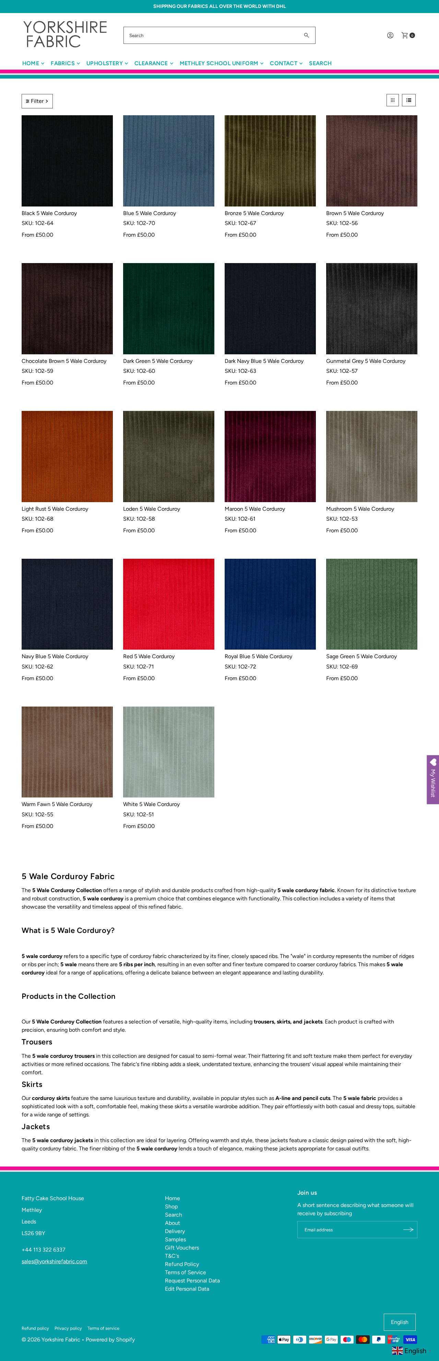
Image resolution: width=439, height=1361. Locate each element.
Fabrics (63, 63)
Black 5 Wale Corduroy (49, 213)
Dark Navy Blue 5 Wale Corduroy (264, 361)
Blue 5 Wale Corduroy (149, 213)
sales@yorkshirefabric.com (54, 1261)
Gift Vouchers (182, 1247)
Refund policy (35, 1328)
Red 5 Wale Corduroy (149, 656)
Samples (175, 1239)
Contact (283, 63)
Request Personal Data (192, 1280)
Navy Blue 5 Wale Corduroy (55, 656)
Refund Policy (182, 1264)
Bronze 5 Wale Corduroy (254, 213)
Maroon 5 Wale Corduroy (255, 509)
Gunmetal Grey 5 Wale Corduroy (365, 361)
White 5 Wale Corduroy (151, 804)
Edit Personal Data (187, 1289)
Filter (37, 101)
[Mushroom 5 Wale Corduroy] (371, 456)
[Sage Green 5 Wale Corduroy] (371, 604)
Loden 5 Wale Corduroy (151, 509)
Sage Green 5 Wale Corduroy (361, 656)
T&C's (172, 1256)
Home (30, 63)
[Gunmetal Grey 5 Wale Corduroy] (371, 308)
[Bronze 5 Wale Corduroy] (270, 160)
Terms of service (103, 1328)
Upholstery (104, 63)
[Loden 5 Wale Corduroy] (168, 456)
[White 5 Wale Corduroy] (168, 752)
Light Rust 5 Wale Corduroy (55, 509)
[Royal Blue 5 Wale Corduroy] (270, 604)
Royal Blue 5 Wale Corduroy (258, 656)
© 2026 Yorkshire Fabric (51, 1339)
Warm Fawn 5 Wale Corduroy (57, 804)
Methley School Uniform (219, 63)
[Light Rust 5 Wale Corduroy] (67, 456)
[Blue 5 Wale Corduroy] (168, 160)
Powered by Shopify (110, 1339)
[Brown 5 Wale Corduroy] (371, 160)
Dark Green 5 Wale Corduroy (157, 361)
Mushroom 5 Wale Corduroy (360, 509)
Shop (171, 1206)
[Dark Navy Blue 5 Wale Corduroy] (270, 308)
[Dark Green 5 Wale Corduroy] (168, 308)
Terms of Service (185, 1272)
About (172, 1223)
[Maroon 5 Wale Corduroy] (270, 456)
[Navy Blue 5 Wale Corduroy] (67, 604)
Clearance (151, 63)
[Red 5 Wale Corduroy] (168, 604)
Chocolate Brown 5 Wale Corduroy (64, 361)
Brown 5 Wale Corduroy (355, 213)
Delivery (175, 1231)
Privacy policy (68, 1328)
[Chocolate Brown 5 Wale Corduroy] (67, 308)
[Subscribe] (408, 1229)
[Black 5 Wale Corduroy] (67, 160)
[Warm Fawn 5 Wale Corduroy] (67, 752)
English (399, 1322)
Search (320, 63)
